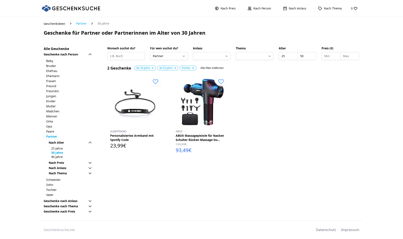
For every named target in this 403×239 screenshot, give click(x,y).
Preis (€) (327, 48)
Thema (241, 48)
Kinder (51, 101)
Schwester (53, 180)
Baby (49, 61)
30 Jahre (57, 153)
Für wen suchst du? (164, 48)
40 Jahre (57, 157)
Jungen (51, 96)
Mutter (51, 106)
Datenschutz (326, 229)
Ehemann (53, 76)
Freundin (52, 91)
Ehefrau (51, 71)
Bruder (51, 66)
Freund (51, 86)
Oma (49, 121)
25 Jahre (57, 148)
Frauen (51, 81)
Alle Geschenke (56, 48)
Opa (49, 126)
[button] (225, 8)
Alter (282, 48)
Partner (81, 23)
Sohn (49, 185)
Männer (51, 116)
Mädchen (52, 111)
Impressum (350, 229)
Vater (50, 195)
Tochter (51, 190)
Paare (50, 131)
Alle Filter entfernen (212, 68)
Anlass (197, 48)
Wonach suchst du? (121, 48)
